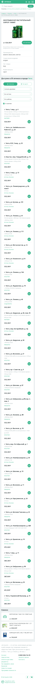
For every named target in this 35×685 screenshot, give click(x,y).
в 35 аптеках (27, 42)
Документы (4, 662)
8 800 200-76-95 (24, 655)
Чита (30, 78)
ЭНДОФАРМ (8, 304)
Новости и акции (6, 668)
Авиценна (7, 134)
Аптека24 (7, 2)
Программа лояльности (8, 670)
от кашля (29, 9)
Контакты (22, 659)
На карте (25, 84)
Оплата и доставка (7, 659)
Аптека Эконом (9, 177)
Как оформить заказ (7, 664)
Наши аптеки (5, 657)
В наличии (8, 103)
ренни (13, 9)
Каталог (3, 655)
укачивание (23, 9)
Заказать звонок (24, 657)
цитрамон (17, 9)
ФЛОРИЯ (7, 163)
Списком (11, 84)
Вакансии (4, 666)
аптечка (9, 9)
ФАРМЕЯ (6, 118)
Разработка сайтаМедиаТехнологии (10, 681)
